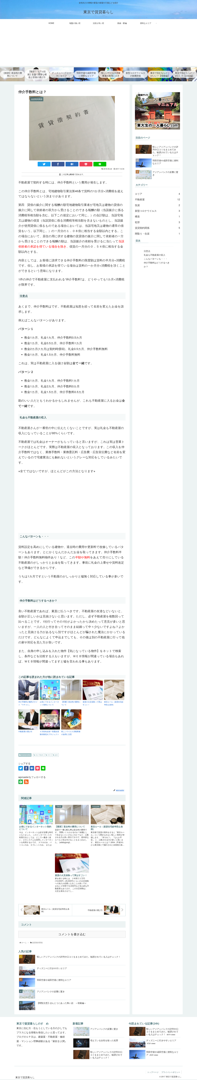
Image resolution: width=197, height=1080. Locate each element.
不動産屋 (157, 199)
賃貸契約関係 (26, 755)
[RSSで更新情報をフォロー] (26, 781)
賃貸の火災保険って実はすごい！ (92, 703)
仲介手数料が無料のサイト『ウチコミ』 (28, 703)
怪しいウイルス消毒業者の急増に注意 (70, 733)
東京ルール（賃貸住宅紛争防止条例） (113, 703)
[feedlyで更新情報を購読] (20, 781)
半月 (49, 755)
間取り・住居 (157, 233)
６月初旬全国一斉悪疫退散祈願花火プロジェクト (49, 733)
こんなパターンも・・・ (155, 258)
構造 (157, 216)
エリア (157, 193)
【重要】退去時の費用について (70, 703)
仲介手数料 (39, 755)
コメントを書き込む (72, 934)
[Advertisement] (98, 47)
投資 (157, 205)
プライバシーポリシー (170, 1072)
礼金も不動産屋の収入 (154, 254)
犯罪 (157, 222)
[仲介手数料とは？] (72, 164)
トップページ (153, 1072)
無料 (56, 755)
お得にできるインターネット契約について (49, 703)
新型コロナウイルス (157, 210)
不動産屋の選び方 (25, 731)
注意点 (147, 251)
